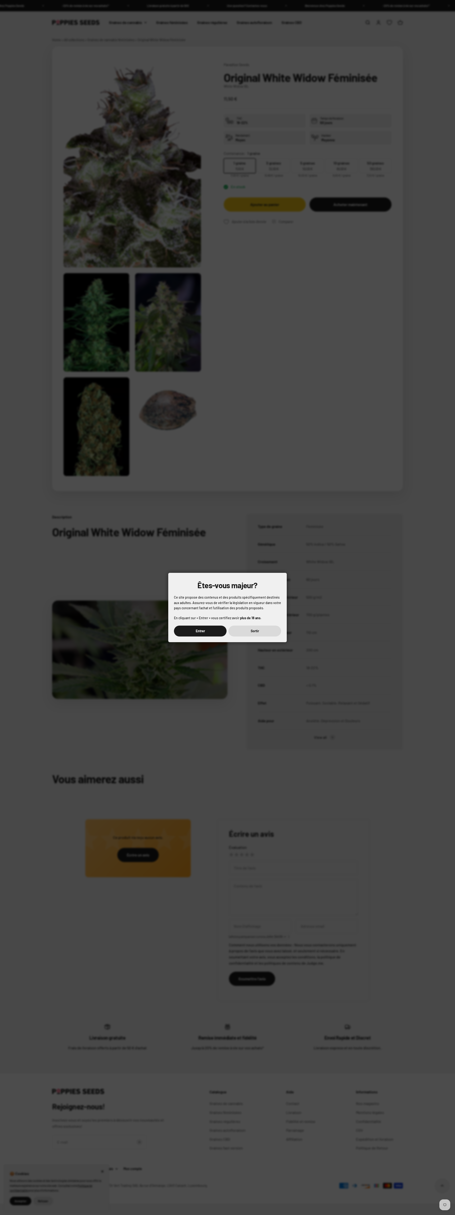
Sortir (255, 631)
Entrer (200, 631)
